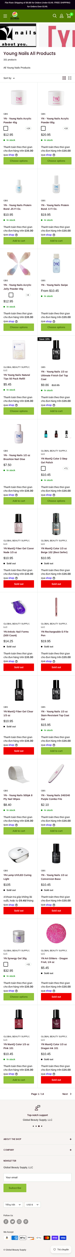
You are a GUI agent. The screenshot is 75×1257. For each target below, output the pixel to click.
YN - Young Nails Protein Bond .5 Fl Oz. (55, 207)
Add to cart (19, 240)
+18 (66, 128)
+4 (28, 295)
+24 (28, 128)
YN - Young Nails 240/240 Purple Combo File (55, 797)
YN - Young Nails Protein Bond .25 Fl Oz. (17, 207)
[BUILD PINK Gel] (16, 964)
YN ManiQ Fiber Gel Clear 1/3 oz (18, 713)
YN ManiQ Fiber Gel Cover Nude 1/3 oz (18, 550)
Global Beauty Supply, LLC (16, 369)
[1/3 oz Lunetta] (48, 468)
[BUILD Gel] (11, 964)
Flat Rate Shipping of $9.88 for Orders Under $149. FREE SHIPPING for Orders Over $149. (37, 4)
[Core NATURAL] (21, 128)
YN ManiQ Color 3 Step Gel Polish (54, 460)
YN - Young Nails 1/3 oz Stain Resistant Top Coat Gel (55, 715)
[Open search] (55, 16)
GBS (5, 114)
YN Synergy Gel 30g (15, 958)
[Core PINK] (16, 128)
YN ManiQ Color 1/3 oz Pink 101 (16, 1046)
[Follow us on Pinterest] (25, 1221)
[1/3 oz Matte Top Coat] (59, 468)
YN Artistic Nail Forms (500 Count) (16, 633)
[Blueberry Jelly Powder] (5, 295)
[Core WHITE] (11, 128)
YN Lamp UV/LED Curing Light (17, 877)
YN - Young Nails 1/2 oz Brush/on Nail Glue (16, 457)
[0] (68, 16)
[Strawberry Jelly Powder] (21, 295)
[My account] (61, 16)
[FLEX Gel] (21, 964)
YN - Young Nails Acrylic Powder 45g (17, 120)
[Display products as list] (70, 78)
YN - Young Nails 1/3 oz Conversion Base (54, 877)
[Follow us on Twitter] (12, 1221)
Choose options (19, 160)
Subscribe (15, 1187)
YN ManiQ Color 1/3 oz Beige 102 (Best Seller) (54, 550)
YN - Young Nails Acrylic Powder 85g (55, 120)
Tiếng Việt (10, 1204)
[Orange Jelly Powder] (16, 295)
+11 (28, 964)
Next (65, 1094)
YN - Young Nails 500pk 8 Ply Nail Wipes (17, 797)
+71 (66, 468)
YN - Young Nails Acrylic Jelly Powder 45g (17, 287)
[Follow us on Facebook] (5, 1221)
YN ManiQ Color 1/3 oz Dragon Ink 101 (54, 1046)
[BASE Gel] (5, 964)
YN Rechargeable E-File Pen (54, 633)
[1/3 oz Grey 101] (43, 468)
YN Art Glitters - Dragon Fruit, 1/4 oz (54, 960)
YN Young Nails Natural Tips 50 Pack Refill (16, 377)
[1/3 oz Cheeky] (53, 468)
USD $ (30, 1204)
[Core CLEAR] (5, 128)
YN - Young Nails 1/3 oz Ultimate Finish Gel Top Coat (54, 375)
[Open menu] (5, 16)
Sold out (18, 584)
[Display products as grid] (64, 78)
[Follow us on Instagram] (19, 1221)
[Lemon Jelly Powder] (11, 295)
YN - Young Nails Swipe (54, 285)
